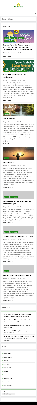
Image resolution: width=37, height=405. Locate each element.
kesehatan (13, 38)
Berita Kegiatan (8, 357)
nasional (20, 38)
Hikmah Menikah (9, 119)
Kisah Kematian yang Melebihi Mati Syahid (18, 237)
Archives (4, 392)
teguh (5, 52)
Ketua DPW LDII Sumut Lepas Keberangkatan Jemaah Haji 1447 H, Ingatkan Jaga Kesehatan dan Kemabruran (19, 338)
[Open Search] (35, 14)
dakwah (6, 38)
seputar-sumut (8, 40)
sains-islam (13, 197)
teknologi (6, 382)
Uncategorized (8, 385)
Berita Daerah (7, 353)
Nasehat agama (8, 162)
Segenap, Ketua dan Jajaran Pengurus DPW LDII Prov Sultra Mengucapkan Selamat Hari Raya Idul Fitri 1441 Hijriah (17, 47)
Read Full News (7, 56)
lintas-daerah (7, 368)
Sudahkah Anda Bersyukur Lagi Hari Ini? (17, 275)
